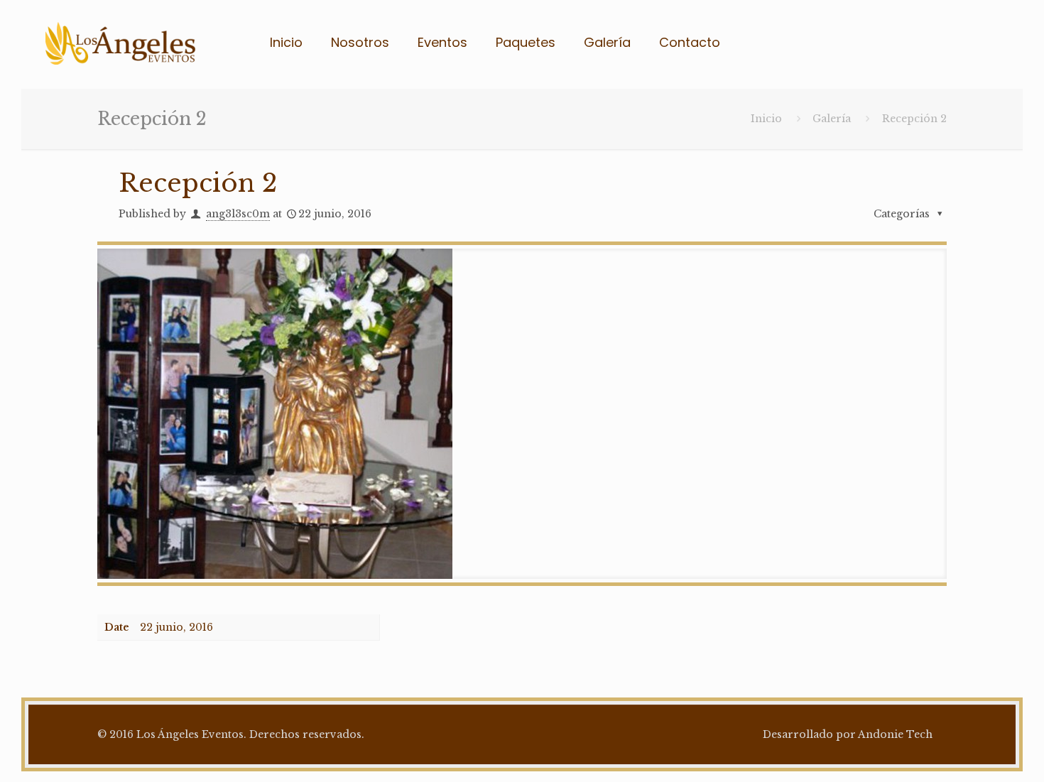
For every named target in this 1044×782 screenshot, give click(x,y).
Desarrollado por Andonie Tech (847, 734)
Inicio (766, 118)
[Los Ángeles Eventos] (120, 43)
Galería (831, 118)
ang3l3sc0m (238, 213)
